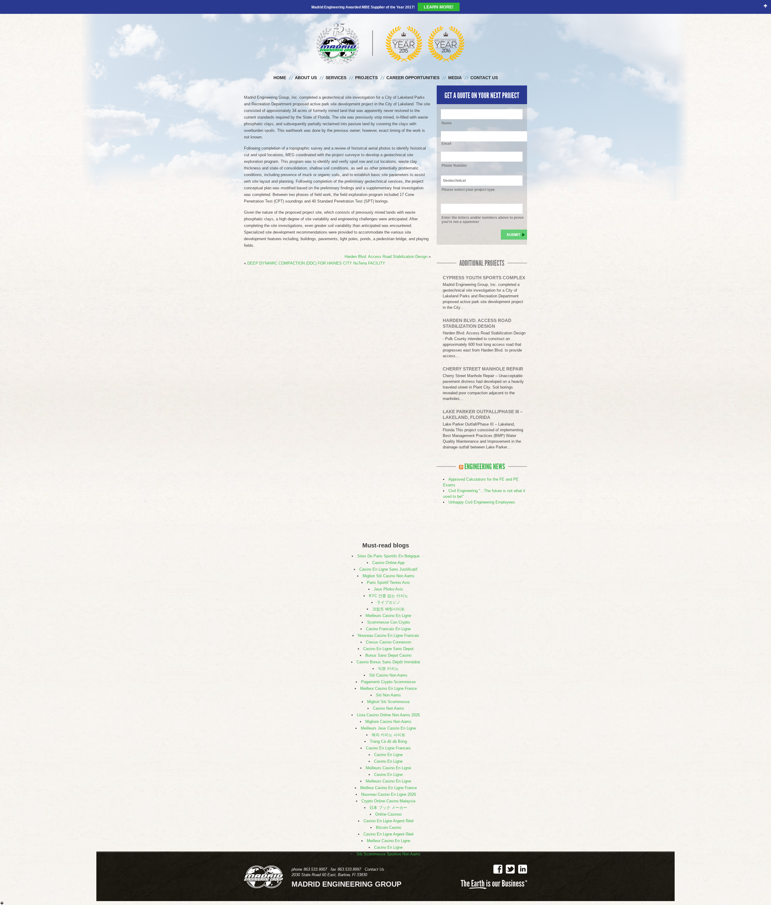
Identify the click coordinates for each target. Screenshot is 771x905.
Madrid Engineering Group (385, 31)
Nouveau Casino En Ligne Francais (388, 623)
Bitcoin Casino (388, 815)
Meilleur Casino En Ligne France (388, 676)
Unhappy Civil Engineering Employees (481, 490)
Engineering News (484, 454)
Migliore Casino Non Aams (388, 709)
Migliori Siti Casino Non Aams (388, 563)
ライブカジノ (388, 590)
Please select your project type (468, 177)
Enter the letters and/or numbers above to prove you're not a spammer (483, 207)
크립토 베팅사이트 (388, 596)
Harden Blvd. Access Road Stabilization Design (386, 244)
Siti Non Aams (388, 682)
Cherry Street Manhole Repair (483, 356)
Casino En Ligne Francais (388, 735)
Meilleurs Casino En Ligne (388, 603)
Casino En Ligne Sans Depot (388, 636)
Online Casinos (388, 802)
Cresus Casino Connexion (388, 630)
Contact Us (374, 857)
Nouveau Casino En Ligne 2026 (388, 782)
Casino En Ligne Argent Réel (389, 808)
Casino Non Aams (388, 696)
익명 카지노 (388, 656)
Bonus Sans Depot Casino (388, 643)
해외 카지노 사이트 (388, 722)
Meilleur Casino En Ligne (388, 828)
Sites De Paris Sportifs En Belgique (388, 543)
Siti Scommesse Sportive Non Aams (388, 841)
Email (446, 131)
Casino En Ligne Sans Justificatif (388, 557)
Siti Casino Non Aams (388, 663)
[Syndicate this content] (461, 454)
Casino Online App (388, 550)
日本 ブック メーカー (388, 795)
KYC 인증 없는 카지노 (388, 583)
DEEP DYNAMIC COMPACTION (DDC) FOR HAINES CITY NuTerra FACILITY (316, 251)
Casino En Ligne (388, 742)
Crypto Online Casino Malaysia (388, 788)
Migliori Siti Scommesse (388, 689)
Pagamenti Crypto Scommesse (388, 669)
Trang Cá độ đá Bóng (388, 729)
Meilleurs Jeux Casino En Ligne (388, 716)
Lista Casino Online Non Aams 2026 (388, 702)
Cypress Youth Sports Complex (484, 265)
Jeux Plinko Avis (388, 577)
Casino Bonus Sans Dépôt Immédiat (388, 649)
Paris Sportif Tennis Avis (388, 570)
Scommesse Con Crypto (388, 610)
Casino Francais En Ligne (388, 616)
